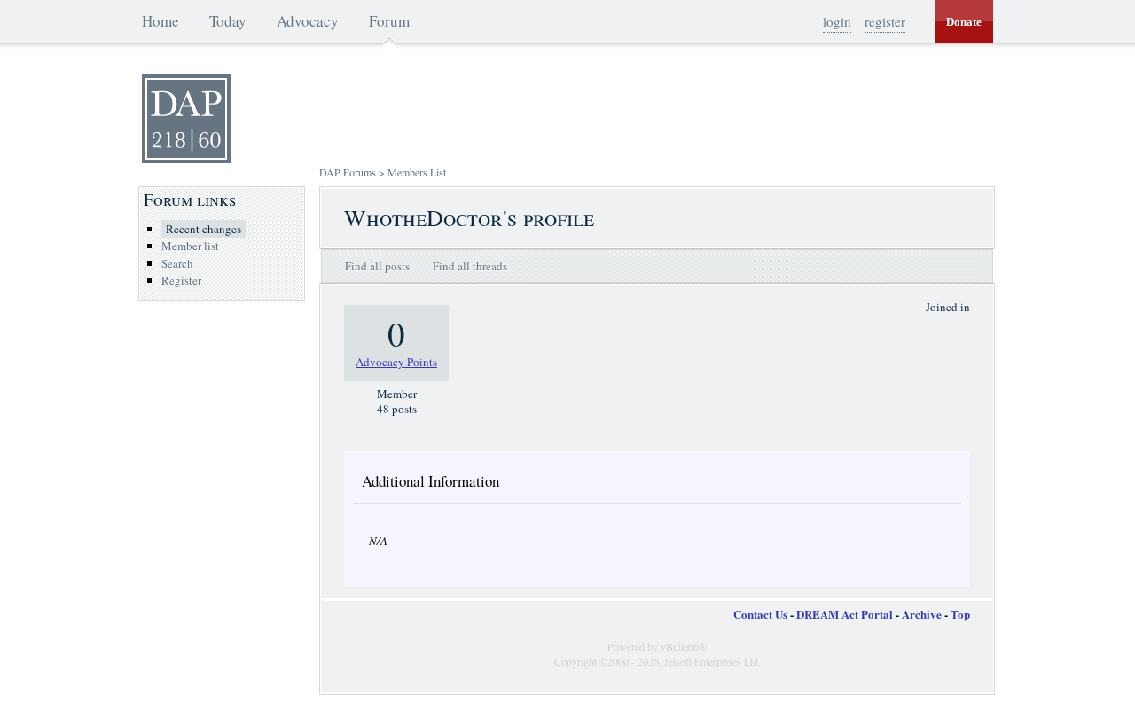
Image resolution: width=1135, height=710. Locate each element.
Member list (190, 246)
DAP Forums (347, 172)
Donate (964, 21)
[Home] (186, 159)
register (885, 21)
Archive (922, 613)
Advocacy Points (396, 362)
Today (228, 21)
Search (177, 263)
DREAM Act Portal (844, 613)
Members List (416, 172)
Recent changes (203, 229)
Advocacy (308, 21)
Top (960, 613)
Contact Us (760, 613)
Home (160, 21)
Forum (389, 21)
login (837, 21)
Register (181, 280)
